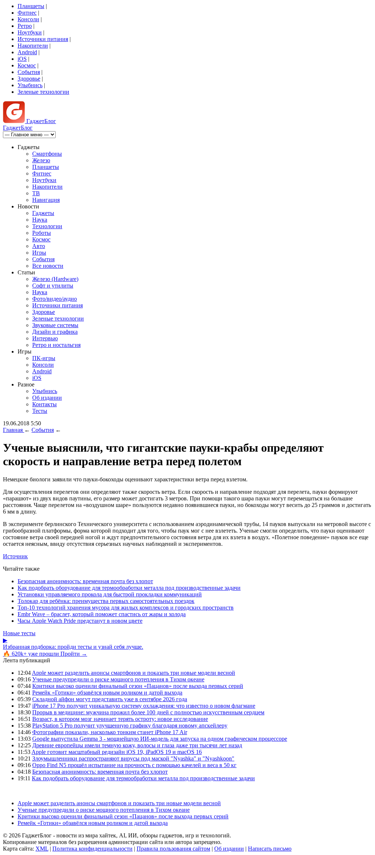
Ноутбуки (30, 32)
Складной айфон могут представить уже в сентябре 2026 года (109, 699)
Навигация (46, 200)
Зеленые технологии (43, 92)
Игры (39, 252)
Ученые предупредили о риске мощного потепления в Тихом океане (118, 679)
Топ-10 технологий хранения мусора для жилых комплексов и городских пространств (126, 607)
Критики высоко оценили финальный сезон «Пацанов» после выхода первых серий (137, 686)
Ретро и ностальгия (56, 345)
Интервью (45, 338)
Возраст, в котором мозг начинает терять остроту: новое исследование (120, 719)
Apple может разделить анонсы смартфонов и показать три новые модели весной (133, 673)
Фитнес (27, 13)
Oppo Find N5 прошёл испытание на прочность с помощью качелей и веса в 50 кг (134, 765)
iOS (22, 59)
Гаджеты (43, 213)
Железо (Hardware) (55, 279)
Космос (27, 65)
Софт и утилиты (52, 285)
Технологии (47, 226)
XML (42, 848)
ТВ (36, 193)
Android (27, 52)
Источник (15, 556)
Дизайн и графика (55, 332)
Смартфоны (47, 154)
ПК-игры (43, 358)
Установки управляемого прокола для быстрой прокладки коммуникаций (110, 594)
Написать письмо (270, 848)
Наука (39, 219)
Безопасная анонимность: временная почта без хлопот (85, 581)
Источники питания (43, 39)
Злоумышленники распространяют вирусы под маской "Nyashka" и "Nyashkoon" (133, 758)
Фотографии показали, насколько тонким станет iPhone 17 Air (109, 732)
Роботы (41, 233)
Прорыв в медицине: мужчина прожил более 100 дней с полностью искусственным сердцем (148, 712)
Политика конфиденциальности (92, 848)
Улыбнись (30, 85)
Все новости (47, 266)
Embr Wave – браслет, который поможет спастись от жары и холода (102, 614)
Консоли (28, 19)
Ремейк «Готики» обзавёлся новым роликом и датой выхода (107, 692)
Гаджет (40, 121)
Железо (41, 160)
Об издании (47, 398)
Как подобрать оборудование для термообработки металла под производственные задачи (129, 588)
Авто (38, 246)
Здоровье (29, 78)
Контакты (44, 404)
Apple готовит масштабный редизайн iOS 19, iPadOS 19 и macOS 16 (116, 752)
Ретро (25, 26)
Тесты (39, 411)
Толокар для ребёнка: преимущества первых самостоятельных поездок (106, 601)
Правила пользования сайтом (173, 848)
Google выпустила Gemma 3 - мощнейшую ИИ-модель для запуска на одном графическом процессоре (159, 739)
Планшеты (31, 6)
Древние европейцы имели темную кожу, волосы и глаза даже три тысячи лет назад (137, 745)
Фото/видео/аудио (54, 299)
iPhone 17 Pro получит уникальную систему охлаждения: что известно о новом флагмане (143, 706)
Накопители (33, 45)
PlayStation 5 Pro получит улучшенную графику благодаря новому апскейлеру (129, 725)
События (29, 72)
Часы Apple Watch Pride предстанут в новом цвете (80, 621)
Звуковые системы (55, 325)
